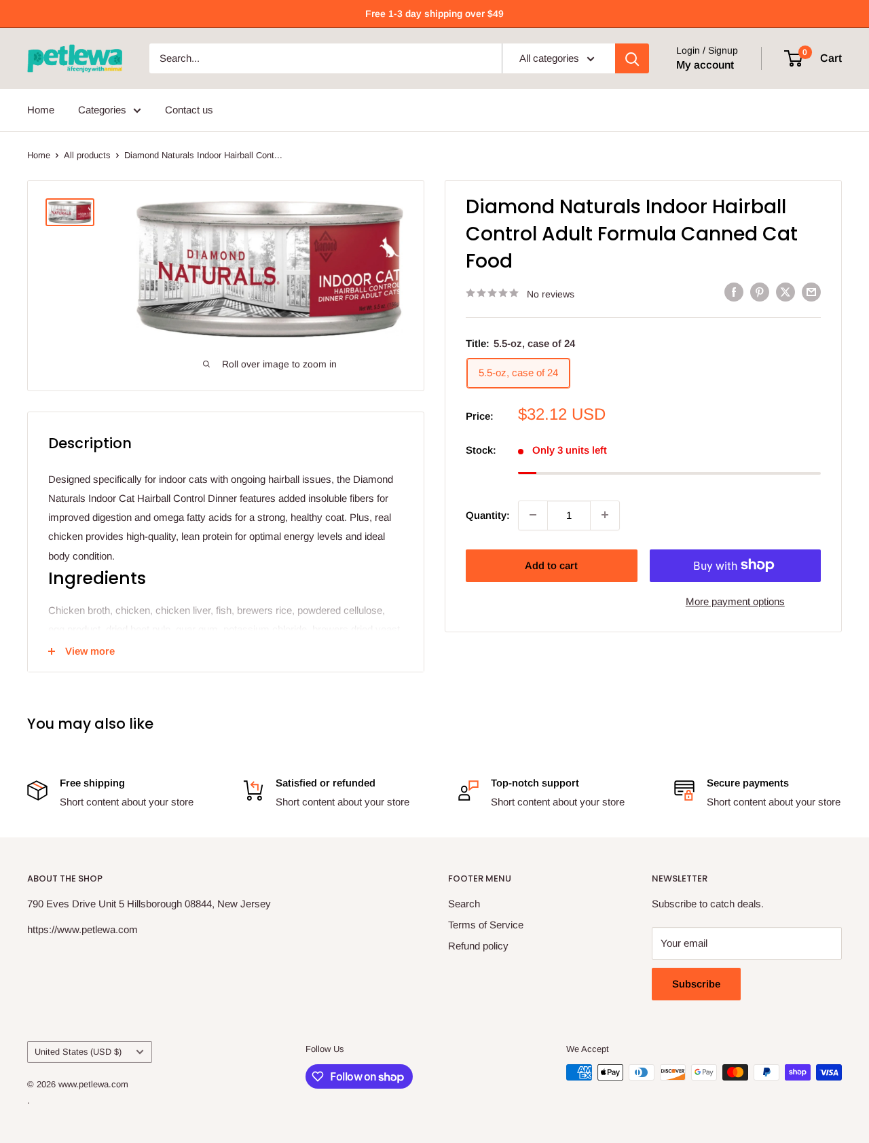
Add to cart (551, 564)
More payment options (735, 600)
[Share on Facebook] (733, 292)
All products (87, 155)
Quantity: (488, 514)
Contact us (189, 109)
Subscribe (696, 984)
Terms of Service (485, 924)
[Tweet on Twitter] (785, 292)
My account (705, 65)
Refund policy (478, 945)
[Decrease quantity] (533, 515)
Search (464, 903)
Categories (102, 109)
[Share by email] (811, 292)
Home (40, 109)
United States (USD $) (78, 1052)
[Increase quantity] (605, 515)
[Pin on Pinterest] (759, 292)
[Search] (632, 58)
